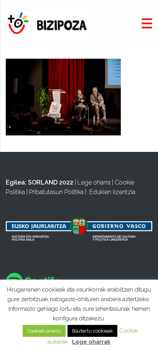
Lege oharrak (91, 341)
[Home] (48, 23)
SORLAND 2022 (50, 182)
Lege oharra (93, 182)
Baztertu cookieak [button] (92, 331)
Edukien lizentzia (112, 192)
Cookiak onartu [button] (44, 331)
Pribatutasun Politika (56, 192)
